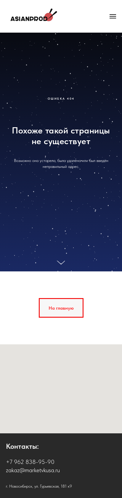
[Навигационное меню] (113, 16)
